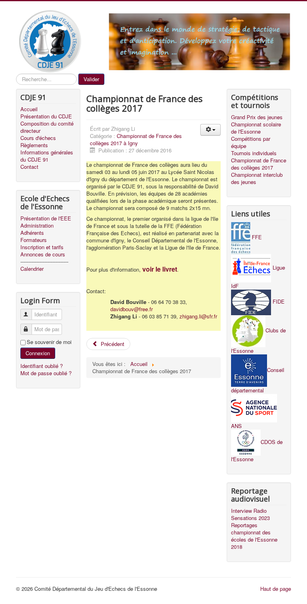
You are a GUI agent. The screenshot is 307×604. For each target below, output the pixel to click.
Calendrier (32, 268)
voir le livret (159, 269)
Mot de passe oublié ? (46, 373)
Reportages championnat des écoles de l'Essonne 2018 (254, 536)
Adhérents (32, 232)
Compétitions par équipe (250, 142)
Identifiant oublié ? (41, 366)
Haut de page (275, 588)
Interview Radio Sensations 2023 (250, 514)
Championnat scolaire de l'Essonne (256, 128)
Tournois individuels (254, 153)
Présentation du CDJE (46, 116)
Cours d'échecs (38, 138)
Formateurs (33, 240)
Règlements (34, 145)
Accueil (29, 109)
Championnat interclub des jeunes (257, 178)
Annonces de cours (42, 254)
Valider (91, 79)
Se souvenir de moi (49, 342)
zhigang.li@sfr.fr (198, 316)
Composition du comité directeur (47, 127)
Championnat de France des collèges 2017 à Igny (136, 139)
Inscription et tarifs (42, 247)
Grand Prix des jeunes (257, 117)
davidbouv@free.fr (131, 309)
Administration (37, 225)
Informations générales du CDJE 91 (46, 156)
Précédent (111, 344)
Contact (29, 166)
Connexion (38, 353)
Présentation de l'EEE (45, 218)
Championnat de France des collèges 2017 (258, 164)
